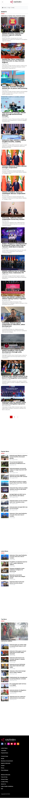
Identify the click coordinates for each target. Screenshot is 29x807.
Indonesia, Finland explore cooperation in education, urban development (13, 324)
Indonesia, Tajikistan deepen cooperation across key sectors (13, 218)
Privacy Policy (4, 779)
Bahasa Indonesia (5, 774)
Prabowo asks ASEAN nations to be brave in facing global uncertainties (14, 377)
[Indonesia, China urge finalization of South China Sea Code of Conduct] (5, 515)
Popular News (5, 451)
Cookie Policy (4, 781)
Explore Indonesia (5, 763)
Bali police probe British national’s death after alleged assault (17, 576)
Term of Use (4, 777)
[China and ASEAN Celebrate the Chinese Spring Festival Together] (13, 288)
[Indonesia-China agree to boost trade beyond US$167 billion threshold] (5, 653)
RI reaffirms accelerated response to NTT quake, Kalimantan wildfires (18, 563)
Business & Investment (7, 761)
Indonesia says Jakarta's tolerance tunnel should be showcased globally (18, 457)
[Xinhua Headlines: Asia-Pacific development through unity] (13, 341)
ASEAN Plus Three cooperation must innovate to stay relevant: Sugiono (13, 60)
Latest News (4, 551)
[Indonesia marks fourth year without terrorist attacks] (5, 583)
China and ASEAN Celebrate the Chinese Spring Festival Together (14, 297)
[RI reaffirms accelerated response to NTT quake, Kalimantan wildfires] (5, 563)
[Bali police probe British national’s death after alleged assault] (5, 577)
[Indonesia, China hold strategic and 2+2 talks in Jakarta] (5, 673)
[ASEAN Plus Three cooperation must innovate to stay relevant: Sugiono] (13, 50)
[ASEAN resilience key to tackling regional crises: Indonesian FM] (13, 262)
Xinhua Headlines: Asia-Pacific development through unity (13, 351)
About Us (3, 784)
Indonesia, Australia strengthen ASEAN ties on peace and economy (14, 87)
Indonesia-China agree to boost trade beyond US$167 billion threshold (18, 653)
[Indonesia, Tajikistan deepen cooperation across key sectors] (13, 209)
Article (2, 765)
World (2, 758)
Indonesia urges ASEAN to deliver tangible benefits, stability (14, 141)
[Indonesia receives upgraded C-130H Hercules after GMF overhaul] (5, 477)
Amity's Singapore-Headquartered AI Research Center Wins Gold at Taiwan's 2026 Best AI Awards (14, 245)
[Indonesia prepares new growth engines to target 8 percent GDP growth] (5, 470)
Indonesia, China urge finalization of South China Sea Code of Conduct (18, 515)
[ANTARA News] (16, 1)
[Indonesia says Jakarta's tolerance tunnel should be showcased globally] (5, 457)
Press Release (4, 770)
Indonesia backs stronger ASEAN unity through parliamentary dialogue (14, 114)
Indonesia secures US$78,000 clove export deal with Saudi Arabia (17, 666)
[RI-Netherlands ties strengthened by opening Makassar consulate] (5, 679)
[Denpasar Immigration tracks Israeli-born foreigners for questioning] (5, 570)
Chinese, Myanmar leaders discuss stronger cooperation (14, 166)
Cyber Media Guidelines (7, 786)
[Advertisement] (14, 435)
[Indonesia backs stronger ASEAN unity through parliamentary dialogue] (13, 104)
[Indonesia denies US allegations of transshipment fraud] (5, 692)
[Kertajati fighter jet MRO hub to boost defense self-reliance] (5, 496)
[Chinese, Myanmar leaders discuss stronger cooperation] (13, 157)
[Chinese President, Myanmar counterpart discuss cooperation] (13, 183)
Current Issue (4, 756)
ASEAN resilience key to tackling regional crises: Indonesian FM (13, 272)
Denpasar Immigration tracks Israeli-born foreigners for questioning (17, 570)
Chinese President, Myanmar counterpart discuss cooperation (13, 192)
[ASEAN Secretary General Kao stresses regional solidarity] (13, 24)
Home (5, 7)
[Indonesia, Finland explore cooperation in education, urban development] (13, 314)
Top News (4, 619)
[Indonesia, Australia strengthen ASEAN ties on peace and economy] (13, 78)
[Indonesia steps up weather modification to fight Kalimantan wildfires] (14, 631)
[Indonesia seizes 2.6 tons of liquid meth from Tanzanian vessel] (5, 502)
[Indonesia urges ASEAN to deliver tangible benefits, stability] (13, 131)
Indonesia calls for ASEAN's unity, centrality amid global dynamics (14, 403)
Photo (2, 768)
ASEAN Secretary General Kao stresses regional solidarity (12, 34)
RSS (2, 788)
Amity (13, 7)
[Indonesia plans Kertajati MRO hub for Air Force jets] (5, 509)
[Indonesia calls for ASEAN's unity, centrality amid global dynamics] (13, 393)
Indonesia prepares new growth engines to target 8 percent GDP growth (18, 470)
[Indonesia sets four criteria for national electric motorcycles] (5, 698)
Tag (9, 7)
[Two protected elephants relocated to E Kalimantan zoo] (5, 464)
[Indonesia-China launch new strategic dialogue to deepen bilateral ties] (5, 659)
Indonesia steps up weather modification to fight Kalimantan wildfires (14, 640)
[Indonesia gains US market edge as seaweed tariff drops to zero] (5, 646)
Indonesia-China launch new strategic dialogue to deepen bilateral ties (17, 659)
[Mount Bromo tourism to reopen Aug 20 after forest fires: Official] (5, 483)
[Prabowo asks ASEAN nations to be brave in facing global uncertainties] (13, 367)
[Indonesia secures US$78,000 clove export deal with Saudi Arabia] (5, 666)
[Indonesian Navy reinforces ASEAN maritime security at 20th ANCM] (5, 489)
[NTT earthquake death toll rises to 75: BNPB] (5, 685)
